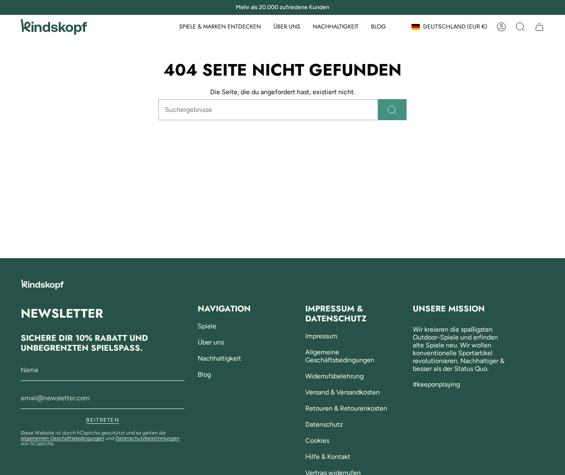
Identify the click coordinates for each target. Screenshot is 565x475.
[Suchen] (392, 109)
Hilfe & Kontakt (327, 457)
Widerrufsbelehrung (334, 376)
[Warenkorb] (539, 27)
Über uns (211, 342)
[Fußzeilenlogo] (42, 284)
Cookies (317, 440)
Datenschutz (324, 424)
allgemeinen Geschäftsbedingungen (62, 438)
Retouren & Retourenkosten (346, 408)
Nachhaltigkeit (219, 358)
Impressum (321, 336)
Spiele (207, 326)
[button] (220, 27)
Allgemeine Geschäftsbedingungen (339, 356)
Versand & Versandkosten (342, 392)
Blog (204, 374)
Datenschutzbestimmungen (147, 438)
